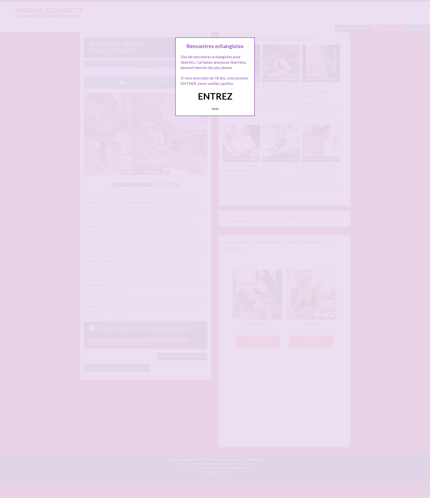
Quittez (215, 109)
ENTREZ (215, 96)
